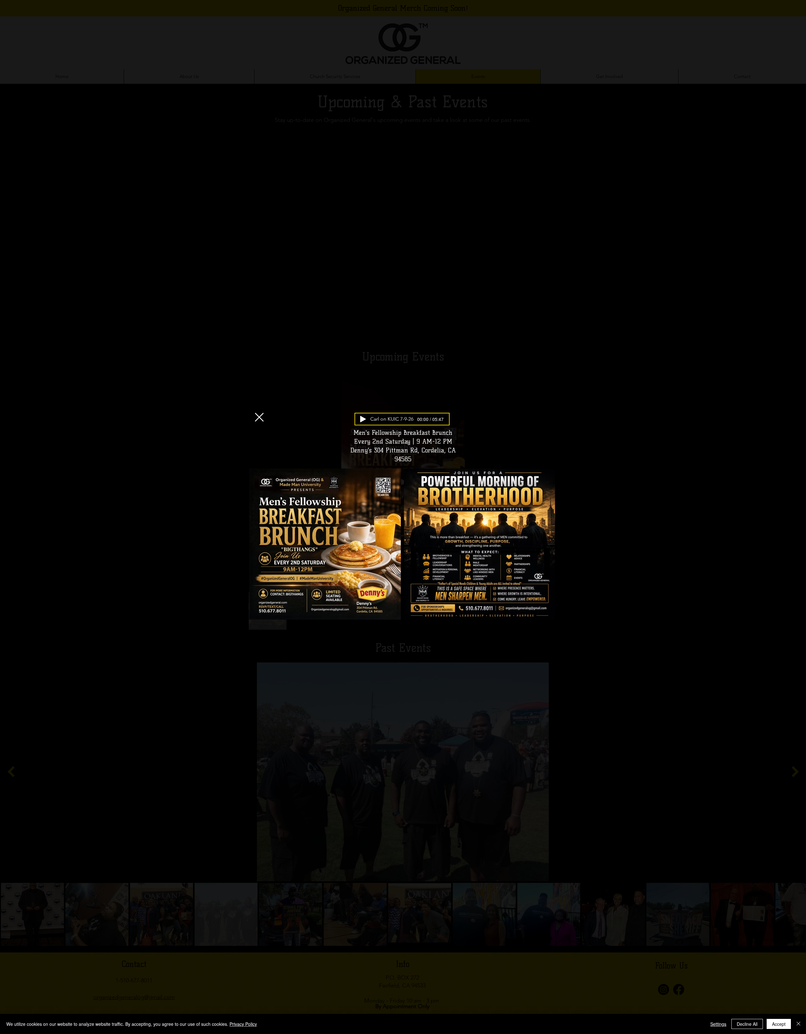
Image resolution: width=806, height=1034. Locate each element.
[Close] (798, 1024)
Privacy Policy (243, 1024)
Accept (779, 1024)
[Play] (363, 419)
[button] (259, 417)
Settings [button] (718, 1024)
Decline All (747, 1024)
